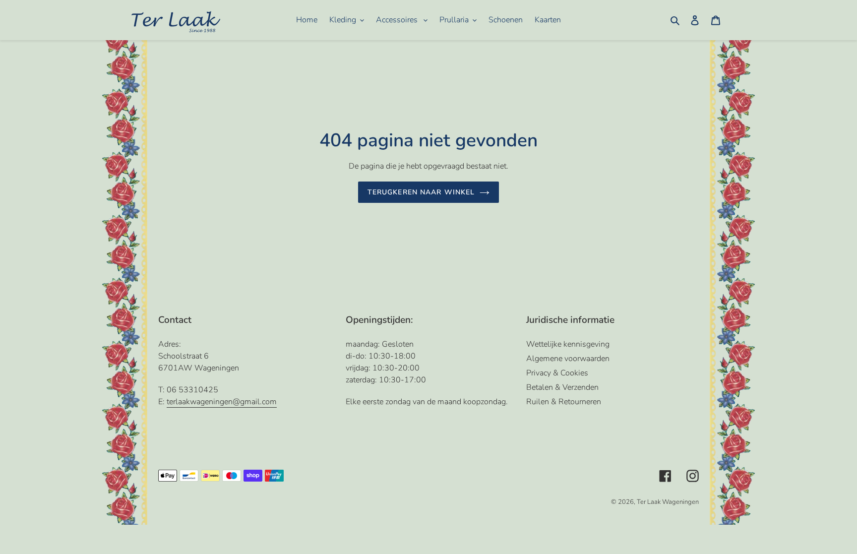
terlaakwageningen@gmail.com (222, 401)
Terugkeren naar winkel (421, 192)
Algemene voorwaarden (568, 358)
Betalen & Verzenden (562, 387)
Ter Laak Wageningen (668, 501)
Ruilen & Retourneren (563, 401)
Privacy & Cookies (557, 373)
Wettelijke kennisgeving (568, 344)
